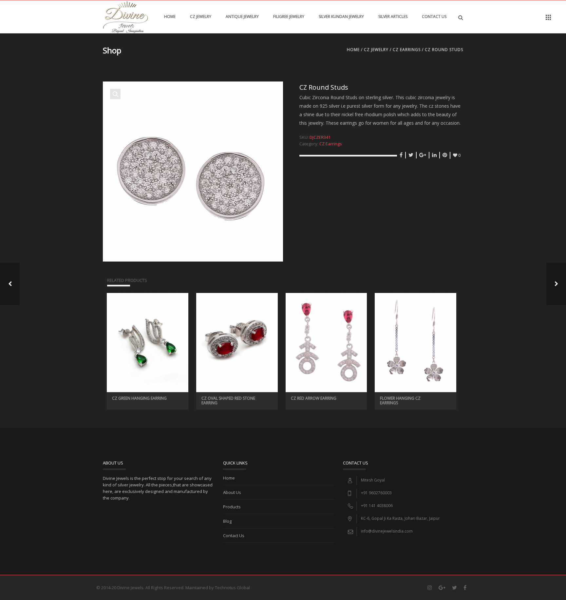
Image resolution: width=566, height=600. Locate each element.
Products (232, 507)
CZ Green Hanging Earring (139, 398)
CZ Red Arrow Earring (313, 398)
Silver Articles (392, 16)
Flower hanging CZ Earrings (400, 400)
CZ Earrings (407, 49)
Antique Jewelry (242, 16)
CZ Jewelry (200, 16)
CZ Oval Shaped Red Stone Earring (228, 400)
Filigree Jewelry (288, 16)
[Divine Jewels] (125, 17)
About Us (232, 492)
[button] (115, 94)
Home (170, 16)
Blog (227, 521)
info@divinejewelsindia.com (387, 531)
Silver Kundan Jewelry (341, 16)
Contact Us (434, 16)
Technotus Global (232, 588)
